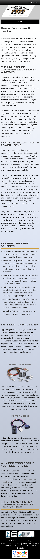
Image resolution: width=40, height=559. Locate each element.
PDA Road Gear (18, 11)
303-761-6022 (32, 2)
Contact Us (36, 544)
